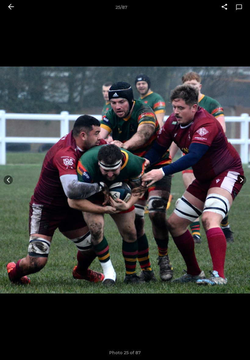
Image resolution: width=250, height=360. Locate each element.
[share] (224, 7)
